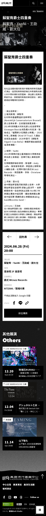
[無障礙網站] (8, 504)
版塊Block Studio (15, 511)
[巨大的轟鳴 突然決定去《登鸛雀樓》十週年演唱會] (36, 237)
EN (25, 504)
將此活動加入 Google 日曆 (18, 295)
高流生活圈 (29, 484)
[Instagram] (9, 497)
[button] (40, 510)
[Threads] (21, 497)
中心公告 (7, 484)
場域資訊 (7, 488)
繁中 (19, 504)
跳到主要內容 (23, 9)
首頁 (34, 11)
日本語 (32, 504)
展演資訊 (40, 11)
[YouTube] (15, 497)
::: (1, 477)
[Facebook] (4, 497)
